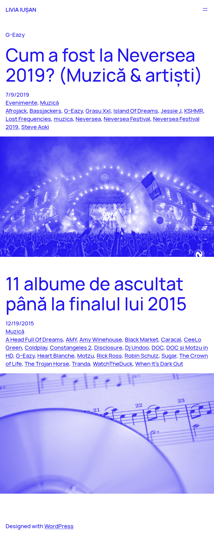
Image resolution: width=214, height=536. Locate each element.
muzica (63, 119)
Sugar (168, 355)
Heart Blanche (55, 355)
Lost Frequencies (28, 119)
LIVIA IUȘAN (21, 9)
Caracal (171, 339)
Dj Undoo (137, 347)
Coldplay (36, 347)
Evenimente (21, 102)
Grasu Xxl (98, 110)
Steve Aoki (35, 127)
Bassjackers (45, 110)
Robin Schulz (142, 355)
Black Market (141, 339)
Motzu (85, 355)
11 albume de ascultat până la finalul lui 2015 (96, 294)
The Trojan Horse (47, 363)
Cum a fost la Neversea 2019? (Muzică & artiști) (104, 65)
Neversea (88, 119)
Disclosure (108, 347)
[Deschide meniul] (205, 9)
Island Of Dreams (135, 110)
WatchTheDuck (112, 363)
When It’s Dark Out (159, 363)
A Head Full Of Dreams (34, 339)
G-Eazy (73, 110)
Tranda (81, 363)
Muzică (49, 102)
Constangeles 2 (70, 347)
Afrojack (16, 110)
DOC (158, 347)
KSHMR (193, 110)
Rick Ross (109, 355)
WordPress (59, 526)
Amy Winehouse (100, 339)
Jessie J (171, 110)
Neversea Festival (127, 119)
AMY (71, 339)
